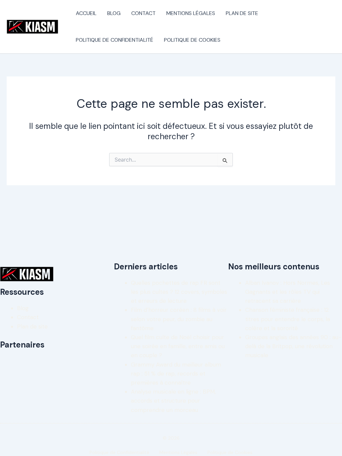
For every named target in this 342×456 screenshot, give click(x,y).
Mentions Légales (190, 13)
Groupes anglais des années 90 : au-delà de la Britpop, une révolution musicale (293, 346)
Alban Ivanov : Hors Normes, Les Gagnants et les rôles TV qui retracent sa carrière (287, 291)
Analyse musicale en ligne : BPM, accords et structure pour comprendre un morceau (173, 400)
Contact (143, 13)
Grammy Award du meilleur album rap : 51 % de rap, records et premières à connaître (176, 373)
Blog (114, 13)
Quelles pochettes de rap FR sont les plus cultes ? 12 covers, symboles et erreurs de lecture (179, 291)
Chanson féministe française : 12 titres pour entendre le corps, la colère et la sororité (287, 318)
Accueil (86, 13)
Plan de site (242, 13)
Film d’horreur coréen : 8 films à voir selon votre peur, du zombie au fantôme (179, 318)
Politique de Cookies (192, 39)
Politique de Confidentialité (114, 39)
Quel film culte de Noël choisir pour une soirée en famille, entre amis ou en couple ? (178, 346)
